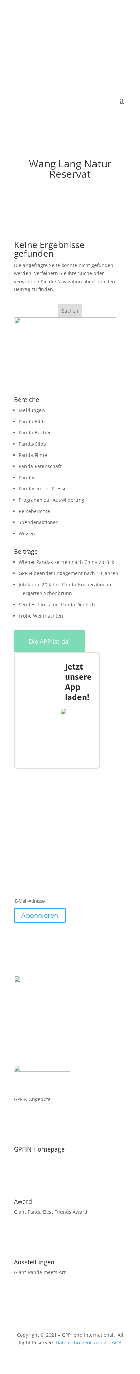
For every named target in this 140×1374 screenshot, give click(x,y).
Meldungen (32, 410)
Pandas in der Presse (43, 488)
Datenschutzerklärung (81, 1342)
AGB (116, 1342)
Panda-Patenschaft (40, 466)
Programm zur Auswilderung (51, 500)
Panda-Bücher (35, 432)
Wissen (27, 533)
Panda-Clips (32, 444)
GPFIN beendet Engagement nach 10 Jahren (68, 573)
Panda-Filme (33, 455)
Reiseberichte (34, 511)
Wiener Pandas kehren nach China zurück (66, 562)
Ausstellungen (34, 1262)
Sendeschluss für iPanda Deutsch (57, 604)
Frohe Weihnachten (41, 615)
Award (23, 1201)
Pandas (27, 477)
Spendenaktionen (39, 522)
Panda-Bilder (33, 421)
